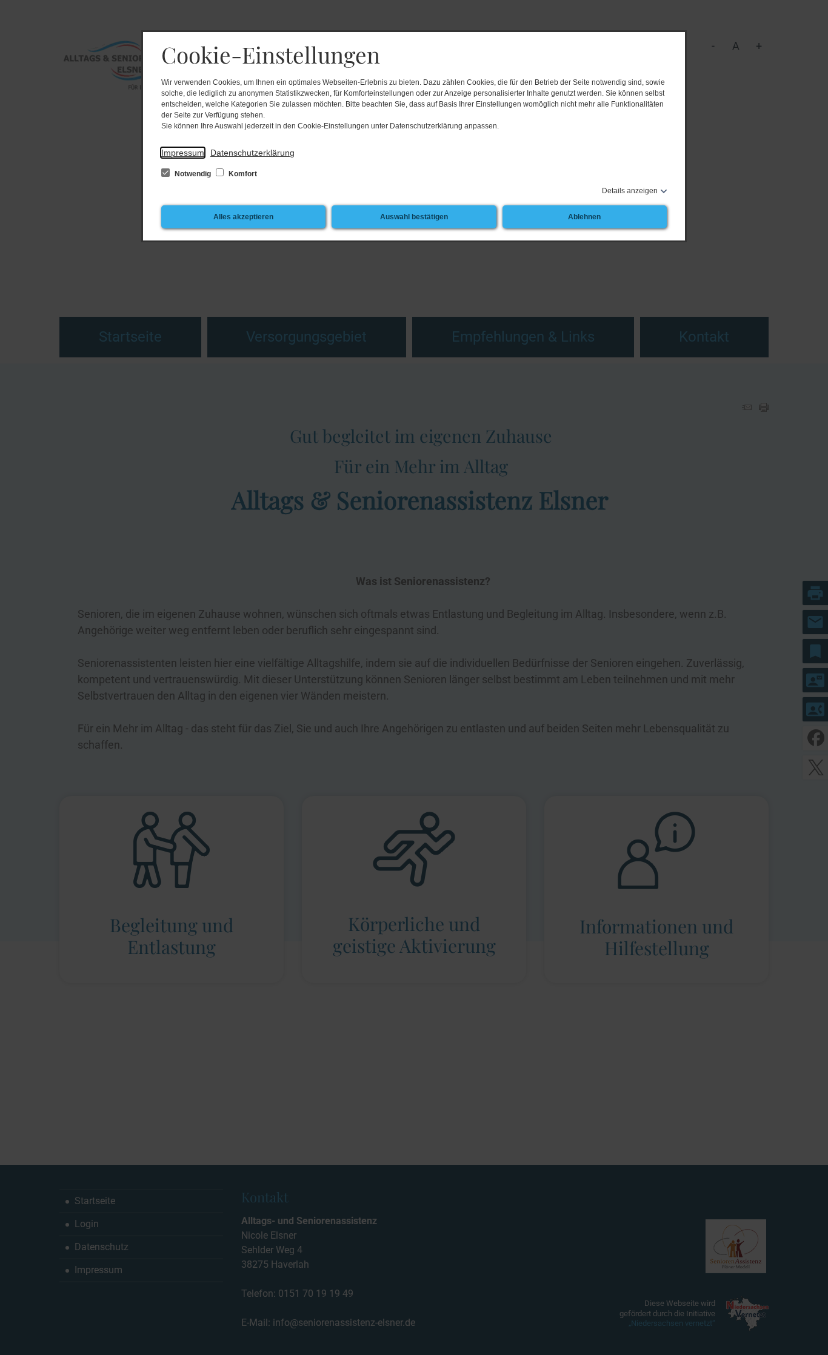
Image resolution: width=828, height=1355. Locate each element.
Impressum (182, 152)
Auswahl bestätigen (414, 217)
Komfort (242, 174)
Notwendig (193, 174)
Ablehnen (584, 217)
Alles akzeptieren (243, 217)
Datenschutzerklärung (252, 152)
